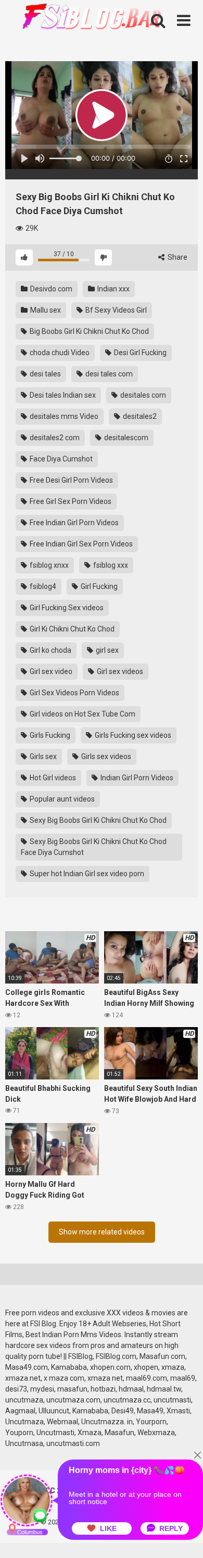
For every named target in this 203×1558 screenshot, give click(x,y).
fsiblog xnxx (48, 565)
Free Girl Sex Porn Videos (69, 501)
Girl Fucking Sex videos (66, 607)
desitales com (142, 395)
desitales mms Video (63, 416)
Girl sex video (50, 671)
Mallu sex (45, 310)
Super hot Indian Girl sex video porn (86, 873)
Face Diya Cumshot (60, 459)
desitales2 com (54, 437)
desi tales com (108, 374)
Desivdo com (50, 289)
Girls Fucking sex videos (132, 735)
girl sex (106, 650)
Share (176, 257)
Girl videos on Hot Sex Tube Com (81, 714)
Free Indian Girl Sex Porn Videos (80, 544)
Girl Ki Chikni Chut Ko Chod (71, 629)
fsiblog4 (42, 586)
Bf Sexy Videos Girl (115, 310)
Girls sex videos (105, 756)
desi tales (44, 374)
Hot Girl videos (52, 778)
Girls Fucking (49, 735)
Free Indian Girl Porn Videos (73, 522)
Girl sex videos (119, 671)
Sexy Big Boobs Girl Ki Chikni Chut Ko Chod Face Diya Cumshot (94, 847)
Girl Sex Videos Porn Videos (73, 693)
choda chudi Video (59, 352)
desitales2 (139, 416)
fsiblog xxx (110, 565)
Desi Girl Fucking (139, 352)
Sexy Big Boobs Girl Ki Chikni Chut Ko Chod (97, 820)
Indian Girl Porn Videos (136, 778)
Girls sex (42, 756)
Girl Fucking (98, 586)
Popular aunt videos (61, 799)
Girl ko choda (49, 650)
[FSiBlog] (83, 18)
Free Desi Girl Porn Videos (70, 480)
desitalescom (125, 437)
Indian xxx (113, 289)
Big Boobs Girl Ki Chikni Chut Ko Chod (88, 331)
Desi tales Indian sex (62, 395)
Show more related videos (102, 1232)
